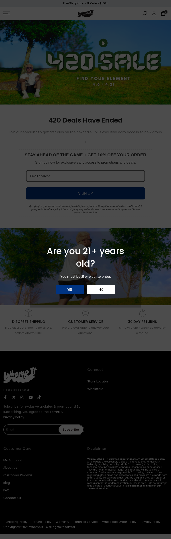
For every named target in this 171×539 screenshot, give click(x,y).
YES (70, 289)
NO (101, 289)
